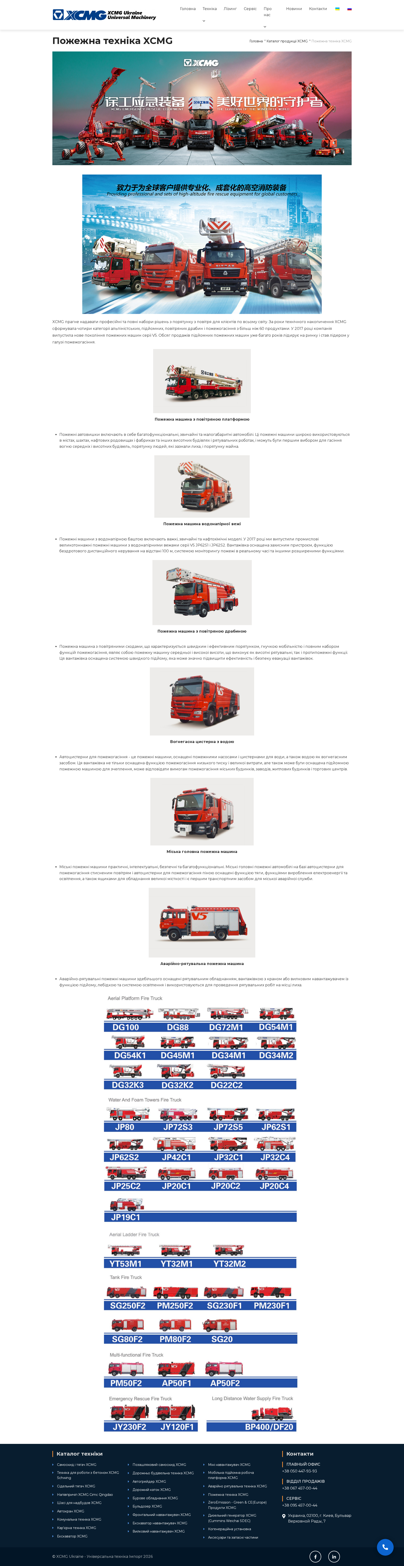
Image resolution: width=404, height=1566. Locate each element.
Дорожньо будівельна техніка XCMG (163, 1473)
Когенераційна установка (229, 1529)
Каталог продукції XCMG (287, 41)
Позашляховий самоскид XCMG (159, 1465)
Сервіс (250, 9)
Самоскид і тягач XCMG (76, 1465)
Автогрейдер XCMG (149, 1481)
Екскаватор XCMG (72, 1536)
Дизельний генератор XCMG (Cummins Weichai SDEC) (232, 1518)
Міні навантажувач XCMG (229, 1465)
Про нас (268, 12)
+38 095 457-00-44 (299, 1505)
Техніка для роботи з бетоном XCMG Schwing (88, 1475)
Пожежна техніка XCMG (228, 1495)
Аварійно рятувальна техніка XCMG (237, 1486)
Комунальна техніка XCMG (79, 1519)
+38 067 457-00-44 (299, 1488)
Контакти (318, 9)
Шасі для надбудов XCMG (79, 1503)
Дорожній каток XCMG (152, 1490)
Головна (188, 9)
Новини (294, 9)
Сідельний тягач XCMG (76, 1486)
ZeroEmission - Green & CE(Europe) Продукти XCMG (237, 1505)
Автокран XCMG (70, 1511)
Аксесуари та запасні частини (233, 1537)
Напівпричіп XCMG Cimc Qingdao (85, 1495)
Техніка (210, 9)
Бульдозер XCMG (147, 1506)
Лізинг (230, 9)
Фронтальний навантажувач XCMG (162, 1515)
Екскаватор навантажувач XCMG (160, 1523)
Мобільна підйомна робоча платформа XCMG (231, 1475)
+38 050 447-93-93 (299, 1471)
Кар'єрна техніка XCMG (76, 1528)
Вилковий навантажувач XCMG (159, 1531)
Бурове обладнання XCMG (155, 1498)
